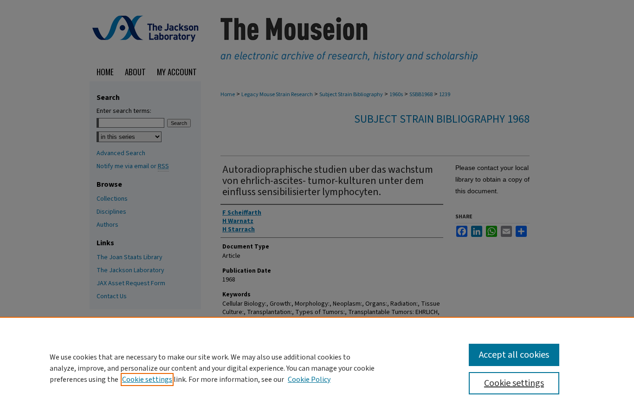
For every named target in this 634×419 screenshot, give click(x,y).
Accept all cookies (514, 354)
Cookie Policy (309, 379)
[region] (317, 368)
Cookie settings (147, 379)
